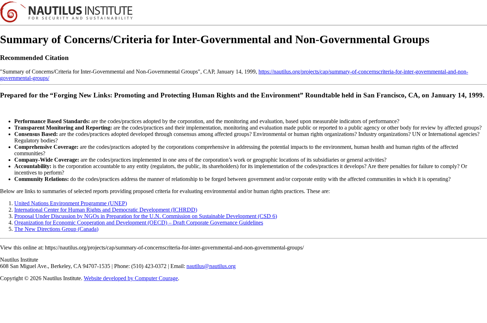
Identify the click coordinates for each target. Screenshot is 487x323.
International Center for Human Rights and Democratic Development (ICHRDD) (105, 210)
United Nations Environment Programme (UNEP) (70, 203)
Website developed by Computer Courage (131, 278)
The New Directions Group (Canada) (56, 229)
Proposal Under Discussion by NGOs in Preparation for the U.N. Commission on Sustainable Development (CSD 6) (145, 216)
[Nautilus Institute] (243, 12)
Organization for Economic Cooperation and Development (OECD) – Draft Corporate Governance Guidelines (138, 222)
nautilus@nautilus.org (211, 266)
